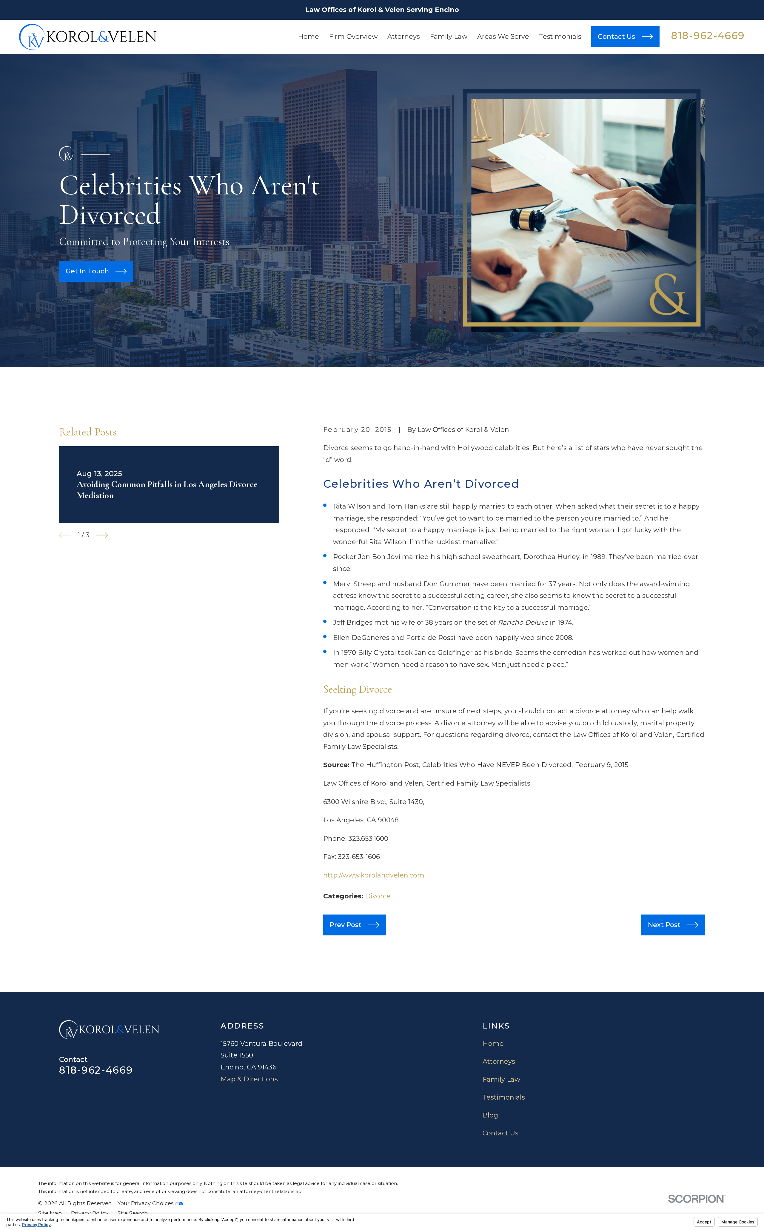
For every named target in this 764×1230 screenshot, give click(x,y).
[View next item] (102, 535)
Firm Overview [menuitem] (353, 37)
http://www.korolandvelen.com (373, 875)
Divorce (378, 896)
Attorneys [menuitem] (403, 37)
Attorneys (499, 1061)
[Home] (88, 37)
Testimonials (504, 1097)
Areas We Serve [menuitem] (503, 37)
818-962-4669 (708, 35)
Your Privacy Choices (146, 1203)
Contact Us (500, 1133)
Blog (490, 1115)
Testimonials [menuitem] (560, 37)
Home (493, 1044)
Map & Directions (249, 1079)
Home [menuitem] (308, 37)
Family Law (501, 1079)
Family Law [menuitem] (448, 37)
